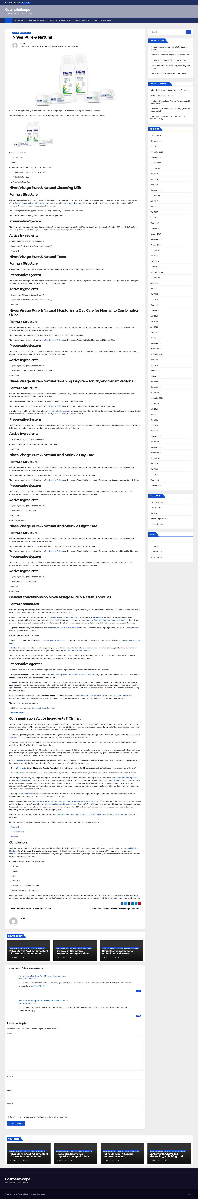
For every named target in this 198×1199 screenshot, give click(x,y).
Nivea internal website (27, 794)
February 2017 (155, 228)
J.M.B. (24, 44)
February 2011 (155, 436)
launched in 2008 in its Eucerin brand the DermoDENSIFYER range (81, 814)
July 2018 (154, 179)
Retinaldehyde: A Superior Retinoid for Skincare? (118, 952)
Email (9, 1090)
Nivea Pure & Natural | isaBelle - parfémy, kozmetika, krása (41, 1000)
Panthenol (14, 837)
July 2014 (154, 283)
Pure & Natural (73, 46)
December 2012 (156, 338)
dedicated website (114, 780)
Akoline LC (97, 617)
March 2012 (154, 371)
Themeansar (40, 1194)
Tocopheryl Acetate (18, 832)
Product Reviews (36, 20)
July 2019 (154, 174)
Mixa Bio (12, 851)
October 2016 (155, 245)
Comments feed (156, 552)
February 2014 (155, 310)
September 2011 (156, 398)
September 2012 (156, 354)
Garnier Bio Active (131, 848)
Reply (138, 990)
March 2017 (154, 223)
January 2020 (155, 163)
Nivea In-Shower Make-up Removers (174, 90)
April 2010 (154, 475)
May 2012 (154, 360)
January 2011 (155, 442)
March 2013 (154, 332)
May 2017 (154, 212)
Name (10, 1077)
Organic (65, 46)
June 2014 (154, 289)
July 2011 (154, 409)
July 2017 (154, 201)
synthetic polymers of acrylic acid (51, 640)
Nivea (60, 46)
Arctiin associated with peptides (121, 814)
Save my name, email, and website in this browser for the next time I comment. (38, 1117)
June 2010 (154, 464)
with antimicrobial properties (45, 708)
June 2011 (154, 414)
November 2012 (156, 343)
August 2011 (155, 403)
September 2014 (156, 272)
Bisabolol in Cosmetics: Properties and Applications (72, 952)
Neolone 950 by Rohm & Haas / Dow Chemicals (68, 675)
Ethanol (14, 682)
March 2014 (154, 305)
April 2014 (154, 299)
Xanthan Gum (16, 648)
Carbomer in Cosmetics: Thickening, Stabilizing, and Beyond (166, 1156)
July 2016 (154, 256)
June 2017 (154, 207)
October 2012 (155, 349)
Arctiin (34, 46)
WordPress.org (156, 557)
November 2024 (156, 141)
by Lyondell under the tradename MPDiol (87, 695)
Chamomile (21, 768)
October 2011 (155, 392)
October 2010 (155, 453)
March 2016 (154, 261)
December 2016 (156, 239)
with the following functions (60, 411)
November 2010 (156, 447)
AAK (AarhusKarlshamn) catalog (65, 617)
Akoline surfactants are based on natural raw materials (105, 620)
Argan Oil (40, 46)
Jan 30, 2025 (14, 1160)
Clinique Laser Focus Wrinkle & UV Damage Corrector (114, 909)
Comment (11, 1033)
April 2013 (154, 327)
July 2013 (154, 316)
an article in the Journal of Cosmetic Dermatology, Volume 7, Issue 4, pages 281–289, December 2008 (65, 801)
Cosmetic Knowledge (103, 20)
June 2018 (154, 185)
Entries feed (154, 546)
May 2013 (154, 321)
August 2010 (155, 458)
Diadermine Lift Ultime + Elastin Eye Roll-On (31, 909)
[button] (191, 20)
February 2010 (155, 485)
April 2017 (154, 217)
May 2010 (154, 469)
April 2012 (154, 365)
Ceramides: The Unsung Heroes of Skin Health (168, 73)
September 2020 (156, 152)
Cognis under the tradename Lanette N (29, 203)
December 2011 (156, 382)
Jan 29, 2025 (155, 1160)
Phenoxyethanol (17, 713)
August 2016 (155, 250)
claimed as (91, 675)
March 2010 (154, 480)
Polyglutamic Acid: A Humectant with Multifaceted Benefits (28, 952)
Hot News (18, 20)
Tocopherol (15, 827)
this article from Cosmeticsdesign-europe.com (60, 804)
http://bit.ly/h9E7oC (38, 986)
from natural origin (66, 203)
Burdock (54, 46)
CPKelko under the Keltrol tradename (76, 651)
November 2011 (156, 387)
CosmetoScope (17, 9)
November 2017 (156, 190)
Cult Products (81, 20)
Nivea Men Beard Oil (166, 95)
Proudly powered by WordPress (14, 1194)
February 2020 (155, 157)
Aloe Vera (21, 760)
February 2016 (155, 267)
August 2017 (155, 196)
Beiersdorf (47, 46)
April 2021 (154, 146)
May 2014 (154, 294)
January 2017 (155, 234)
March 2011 (154, 431)
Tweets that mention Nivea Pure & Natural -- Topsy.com (40, 976)
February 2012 (155, 376)
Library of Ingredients (59, 20)
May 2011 (154, 420)
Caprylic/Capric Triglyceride (55, 340)
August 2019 (155, 168)
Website (10, 1104)
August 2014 (155, 278)
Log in (152, 541)
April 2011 (154, 425)
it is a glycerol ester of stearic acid (67, 628)
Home (189, 1194)
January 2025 (155, 135)
